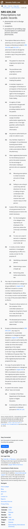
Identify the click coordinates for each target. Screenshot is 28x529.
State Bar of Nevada (9, 459)
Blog (2, 489)
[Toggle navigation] (25, 2)
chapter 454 (19, 286)
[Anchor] (12, 56)
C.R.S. (10, 510)
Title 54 (10, 6)
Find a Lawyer (5, 486)
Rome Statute (12, 525)
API (2, 494)
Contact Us (4, 496)
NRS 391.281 (20, 409)
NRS (5, 6)
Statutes (10, 512)
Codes (10, 507)
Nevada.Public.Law (12, 2)
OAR (9, 520)
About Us (3, 491)
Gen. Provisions (16, 7)
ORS (13, 520)
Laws (9, 517)
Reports (3, 499)
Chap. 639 (16, 6)
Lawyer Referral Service (15, 465)
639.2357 (16, 47)
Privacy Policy (5, 504)
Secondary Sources (6, 501)
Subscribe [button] (5, 446)
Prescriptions (6, 7)
